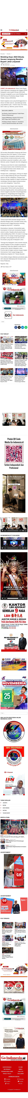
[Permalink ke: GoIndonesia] (2, 64)
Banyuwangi (6, 807)
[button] (14, 525)
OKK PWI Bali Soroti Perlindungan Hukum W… (15, 841)
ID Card (21, 1067)
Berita (7, 839)
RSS (21, 1083)
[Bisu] (23, 530)
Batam (4, 805)
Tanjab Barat (6, 813)
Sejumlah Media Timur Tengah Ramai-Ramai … (7, 957)
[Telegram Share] (22, 327)
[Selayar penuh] (25, 530)
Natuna (5, 810)
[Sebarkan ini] (15, 327)
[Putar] (2, 530)
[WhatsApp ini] (25, 327)
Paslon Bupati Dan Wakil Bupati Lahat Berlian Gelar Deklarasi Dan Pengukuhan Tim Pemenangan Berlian (21, 379)
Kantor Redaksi (7, 1067)
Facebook (8, 1079)
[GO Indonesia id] (14, 30)
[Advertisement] (14, 14)
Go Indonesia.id (16, 1089)
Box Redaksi (7, 1069)
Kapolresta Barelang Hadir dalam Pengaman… (20, 944)
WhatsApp (21, 1079)
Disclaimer (21, 1073)
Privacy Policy (7, 1073)
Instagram (8, 1081)
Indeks (20, 1069)
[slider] (12, 530)
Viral (3, 954)
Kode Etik (20, 1071)
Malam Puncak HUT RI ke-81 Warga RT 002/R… (13, 836)
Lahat (2, 321)
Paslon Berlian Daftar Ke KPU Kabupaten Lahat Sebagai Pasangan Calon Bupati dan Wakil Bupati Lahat (7, 379)
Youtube (21, 1081)
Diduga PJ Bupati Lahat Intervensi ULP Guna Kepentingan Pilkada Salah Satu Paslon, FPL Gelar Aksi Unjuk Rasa (21, 363)
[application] (14, 524)
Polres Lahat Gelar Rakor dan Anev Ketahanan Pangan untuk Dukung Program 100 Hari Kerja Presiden (7, 347)
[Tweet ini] (19, 327)
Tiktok (8, 1083)
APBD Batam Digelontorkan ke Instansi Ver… (16, 847)
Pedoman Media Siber (7, 1071)
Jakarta (5, 802)
